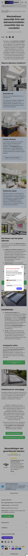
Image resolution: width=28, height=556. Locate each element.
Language (8, 282)
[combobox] (11, 280)
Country (7, 277)
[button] (22, 267)
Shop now (19, 288)
